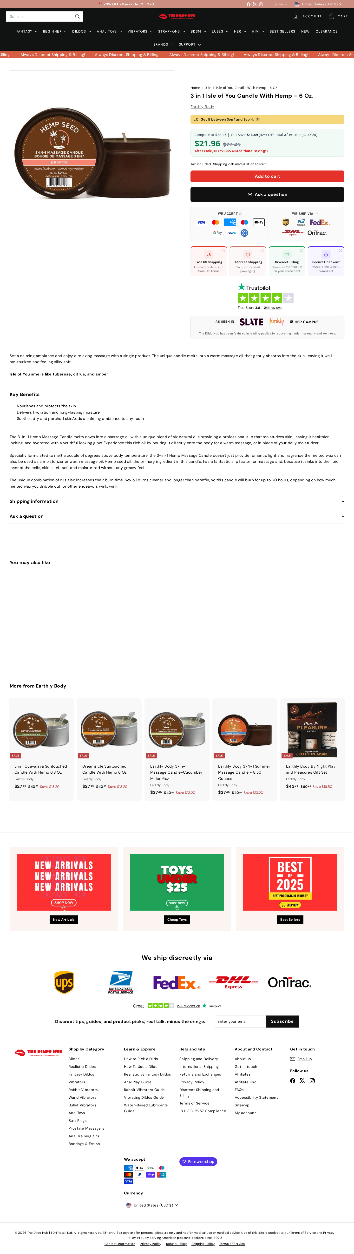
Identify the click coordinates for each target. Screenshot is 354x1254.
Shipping (220, 164)
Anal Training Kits (84, 1136)
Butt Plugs (78, 1120)
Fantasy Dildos (81, 1074)
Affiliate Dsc (245, 1082)
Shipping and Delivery (198, 1058)
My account (245, 1113)
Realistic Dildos (82, 1066)
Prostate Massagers (86, 1128)
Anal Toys (107, 31)
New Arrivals (64, 919)
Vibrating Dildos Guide (144, 1097)
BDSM (197, 31)
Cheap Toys (177, 919)
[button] (230, 224)
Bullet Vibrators (82, 1105)
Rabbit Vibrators (83, 1089)
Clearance (327, 31)
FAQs (239, 1089)
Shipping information (34, 501)
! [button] (257, 119)
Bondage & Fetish (84, 1143)
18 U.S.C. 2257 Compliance (202, 1111)
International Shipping (199, 1066)
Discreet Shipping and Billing (199, 1092)
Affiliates (243, 1074)
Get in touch (246, 1066)
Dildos (79, 31)
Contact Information (120, 1244)
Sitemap (242, 1105)
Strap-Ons (169, 31)
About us (243, 1058)
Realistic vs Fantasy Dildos (147, 1074)
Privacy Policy (191, 1082)
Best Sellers (282, 31)
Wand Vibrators (83, 1097)
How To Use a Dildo (140, 1066)
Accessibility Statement (256, 1097)
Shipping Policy (203, 1244)
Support (188, 44)
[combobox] (44, 16)
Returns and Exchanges (200, 1074)
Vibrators (138, 31)
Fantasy (25, 31)
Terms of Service (194, 1103)
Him (256, 31)
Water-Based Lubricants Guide (146, 1108)
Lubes (218, 31)
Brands (161, 44)
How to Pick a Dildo (141, 1058)
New (305, 31)
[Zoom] (92, 153)
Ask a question (27, 516)
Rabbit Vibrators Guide (144, 1089)
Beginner (53, 31)
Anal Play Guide (137, 1082)
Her (238, 31)
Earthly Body (202, 106)
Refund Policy (176, 1244)
